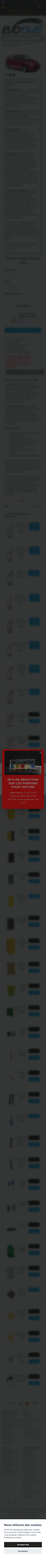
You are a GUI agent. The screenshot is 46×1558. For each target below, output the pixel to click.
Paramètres (23, 1551)
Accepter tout (23, 1545)
